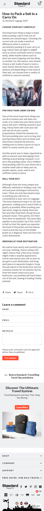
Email (6, 320)
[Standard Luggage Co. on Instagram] (35, 486)
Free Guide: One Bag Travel (21, 478)
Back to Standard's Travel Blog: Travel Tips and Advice (24, 376)
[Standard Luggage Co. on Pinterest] (30, 486)
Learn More (22, 407)
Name (5, 309)
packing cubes (19, 161)
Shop (5, 456)
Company (8, 463)
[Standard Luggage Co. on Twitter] (26, 486)
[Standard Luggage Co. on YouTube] (40, 486)
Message (7, 331)
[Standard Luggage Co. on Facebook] (21, 486)
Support (8, 470)
